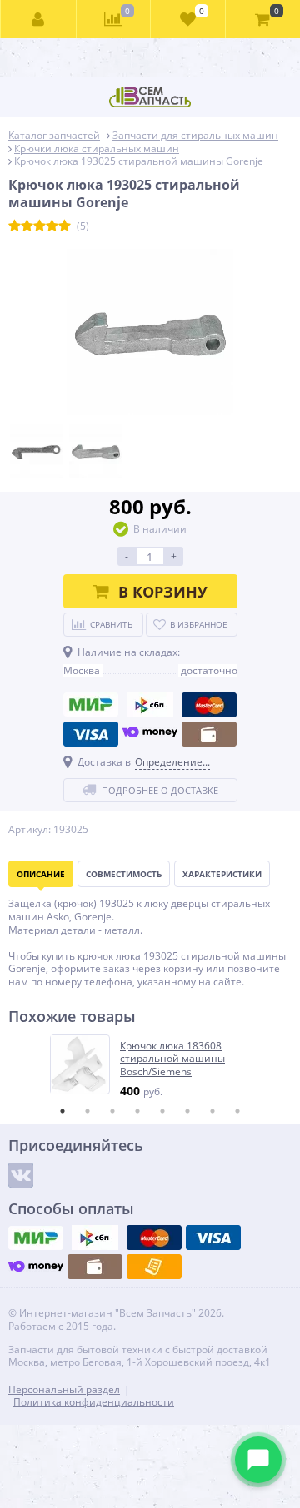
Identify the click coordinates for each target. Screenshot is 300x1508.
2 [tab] (87, 1111)
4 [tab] (137, 1111)
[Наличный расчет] (209, 734)
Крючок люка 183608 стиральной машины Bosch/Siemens (172, 1059)
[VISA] (90, 734)
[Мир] (90, 704)
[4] (52, 226)
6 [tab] (187, 1111)
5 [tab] (162, 1111)
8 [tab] (237, 1111)
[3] (39, 226)
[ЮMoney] (150, 734)
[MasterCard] (209, 704)
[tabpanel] (150, 1066)
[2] (27, 226)
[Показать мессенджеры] (258, 1459)
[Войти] (39, 19)
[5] (64, 226)
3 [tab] (112, 1111)
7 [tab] (212, 1111)
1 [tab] (62, 1111)
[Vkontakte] (20, 1175)
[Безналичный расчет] (154, 1266)
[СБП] (150, 704)
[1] (14, 226)
